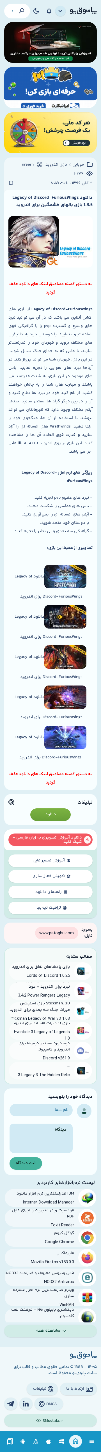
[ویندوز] (61, 1441)
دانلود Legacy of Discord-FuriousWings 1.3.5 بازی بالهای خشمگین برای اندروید (52, 201)
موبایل (78, 165)
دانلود (50, 814)
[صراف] (50, 132)
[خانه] (75, 1441)
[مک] (48, 1441)
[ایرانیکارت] (50, 87)
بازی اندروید (56, 165)
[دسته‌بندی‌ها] (60, 11)
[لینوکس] (35, 1441)
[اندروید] (22, 1441)
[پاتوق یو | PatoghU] (83, 10)
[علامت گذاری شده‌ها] (10, 1441)
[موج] (50, 42)
